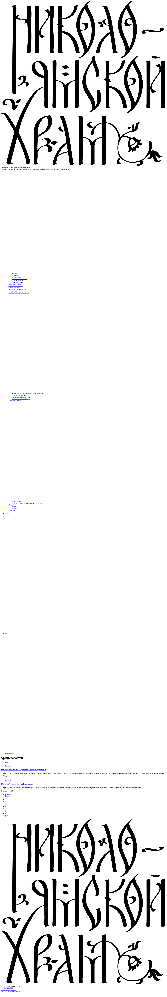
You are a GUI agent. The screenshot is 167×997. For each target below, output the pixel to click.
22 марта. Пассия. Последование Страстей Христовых (23, 770)
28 (5, 810)
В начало (8, 794)
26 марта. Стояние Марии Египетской (17, 784)
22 (5, 799)
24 (5, 803)
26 (5, 806)
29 (5, 812)
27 (5, 808)
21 (5, 798)
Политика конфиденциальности (11, 991)
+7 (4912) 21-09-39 (7, 988)
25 (5, 805)
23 (5, 801)
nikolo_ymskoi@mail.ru (8, 990)
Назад (7, 796)
